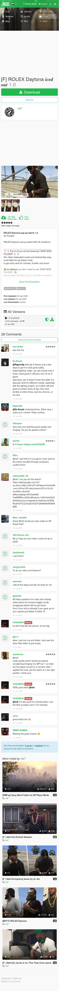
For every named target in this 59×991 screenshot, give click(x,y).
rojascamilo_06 (20, 475)
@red (32, 687)
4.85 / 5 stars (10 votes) (10, 226)
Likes (26, 219)
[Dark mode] (50, 4)
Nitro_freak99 (19, 517)
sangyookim (19, 566)
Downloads (12, 219)
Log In (28, 745)
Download (31, 92)
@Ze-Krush (18, 409)
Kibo (15, 455)
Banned (28, 622)
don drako (18, 346)
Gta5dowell (18, 552)
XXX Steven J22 (21, 534)
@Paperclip (18, 364)
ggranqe (17, 595)
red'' (19, 108)
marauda (17, 581)
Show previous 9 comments (29, 339)
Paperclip (17, 405)
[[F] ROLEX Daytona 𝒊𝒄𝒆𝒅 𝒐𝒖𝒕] (29, 182)
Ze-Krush (17, 360)
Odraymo (17, 423)
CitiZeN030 (18, 622)
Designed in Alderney (11, 978)
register (39, 745)
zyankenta (18, 654)
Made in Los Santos (10, 981)
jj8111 (16, 636)
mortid (16, 440)
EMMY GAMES (20, 730)
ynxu (15, 715)
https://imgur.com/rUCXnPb (31, 444)
